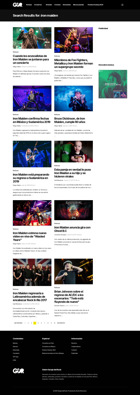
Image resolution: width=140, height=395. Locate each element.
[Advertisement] (113, 45)
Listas (14, 360)
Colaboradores (76, 346)
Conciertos (38, 5)
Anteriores (18, 323)
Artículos (49, 5)
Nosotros (74, 343)
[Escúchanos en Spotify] (113, 84)
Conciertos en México (49, 346)
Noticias (29, 5)
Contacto (74, 350)
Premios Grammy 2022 (95, 5)
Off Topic (15, 356)
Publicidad (74, 353)
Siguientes (61, 323)
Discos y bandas (78, 5)
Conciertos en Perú (48, 343)
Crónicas (57, 5)
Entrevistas (67, 5)
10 (54, 323)
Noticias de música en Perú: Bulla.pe (53, 353)
